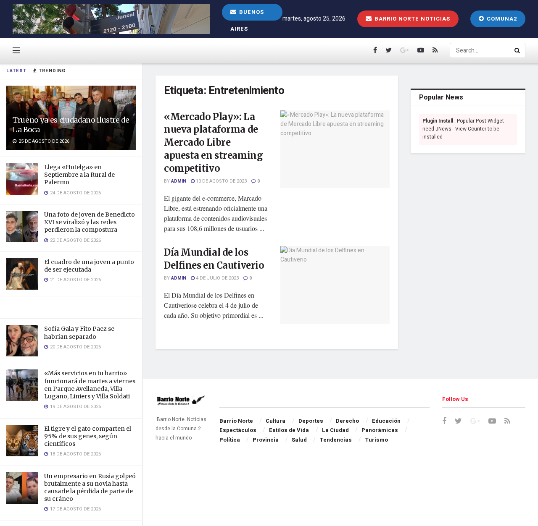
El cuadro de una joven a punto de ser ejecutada (89, 265)
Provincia (266, 440)
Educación (386, 421)
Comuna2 (501, 19)
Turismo (376, 440)
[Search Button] (517, 50)
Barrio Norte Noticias (411, 19)
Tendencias (335, 440)
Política (229, 440)
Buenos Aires (247, 14)
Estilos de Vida (289, 430)
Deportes (310, 421)
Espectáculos (237, 430)
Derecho (347, 421)
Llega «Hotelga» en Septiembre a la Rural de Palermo (79, 174)
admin (178, 181)
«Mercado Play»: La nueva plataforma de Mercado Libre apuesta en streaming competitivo (213, 142)
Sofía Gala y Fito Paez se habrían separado (79, 332)
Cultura (275, 421)
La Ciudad (335, 430)
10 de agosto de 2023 (221, 181)
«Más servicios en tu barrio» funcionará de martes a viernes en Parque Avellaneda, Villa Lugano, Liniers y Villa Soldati (89, 384)
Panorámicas (379, 430)
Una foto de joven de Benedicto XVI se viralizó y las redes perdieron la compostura (89, 222)
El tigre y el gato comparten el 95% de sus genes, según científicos (87, 436)
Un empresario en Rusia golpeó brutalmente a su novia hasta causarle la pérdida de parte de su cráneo (90, 487)
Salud (299, 440)
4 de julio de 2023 (217, 278)
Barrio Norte (236, 421)
